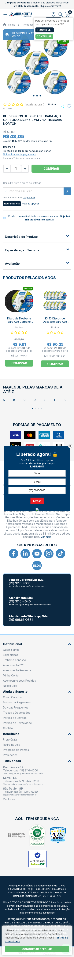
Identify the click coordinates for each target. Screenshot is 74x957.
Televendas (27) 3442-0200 (21, 781)
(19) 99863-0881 (21, 620)
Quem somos (11, 649)
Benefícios (11, 734)
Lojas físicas (10, 654)
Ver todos (9, 799)
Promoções (10, 755)
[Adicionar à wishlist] (69, 106)
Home (11, 24)
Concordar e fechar (37, 949)
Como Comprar (12, 697)
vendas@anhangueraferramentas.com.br (28, 586)
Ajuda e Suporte (15, 691)
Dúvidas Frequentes (15, 707)
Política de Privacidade (17, 723)
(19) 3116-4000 (20, 583)
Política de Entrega (15, 717)
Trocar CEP (44, 29)
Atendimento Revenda (17, 670)
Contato (8, 728)
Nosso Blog (10, 685)
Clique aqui (29, 197)
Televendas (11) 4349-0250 (20, 791)
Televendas (12, 761)
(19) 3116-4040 (20, 601)
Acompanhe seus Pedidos (19, 680)
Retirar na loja (12, 203)
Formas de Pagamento (17, 702)
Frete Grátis (10, 739)
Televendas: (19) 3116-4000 (20, 770)
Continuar (44, 36)
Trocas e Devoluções (16, 712)
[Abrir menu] (6, 14)
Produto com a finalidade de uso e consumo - (39, 218)
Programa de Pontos (16, 749)
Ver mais (46, 536)
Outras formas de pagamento (19, 154)
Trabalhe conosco (14, 660)
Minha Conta (11, 675)
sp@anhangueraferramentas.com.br (19, 795)
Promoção (28, 24)
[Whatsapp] (62, 106)
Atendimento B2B (13, 665)
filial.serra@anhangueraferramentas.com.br (23, 784)
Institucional (12, 644)
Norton (52, 104)
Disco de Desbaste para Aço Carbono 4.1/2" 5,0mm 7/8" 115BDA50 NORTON (19, 323)
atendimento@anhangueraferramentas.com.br (30, 604)
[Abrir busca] (60, 14)
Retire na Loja (11, 744)
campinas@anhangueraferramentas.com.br (23, 773)
